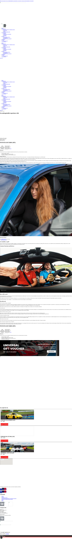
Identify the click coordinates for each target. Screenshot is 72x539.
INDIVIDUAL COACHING (7, 34)
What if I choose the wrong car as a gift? (5, 311)
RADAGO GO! (5, 93)
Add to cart (1, 150)
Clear (10, 148)
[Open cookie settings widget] (1, 538)
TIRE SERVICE (4, 41)
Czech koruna (3, 536)
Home (2, 28)
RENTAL (3, 36)
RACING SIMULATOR (6, 84)
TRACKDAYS (4, 32)
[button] (36, 308)
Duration (2, 148)
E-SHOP (3, 40)
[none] (37, 25)
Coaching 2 (4, 87)
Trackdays (4, 33)
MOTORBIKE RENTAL (6, 37)
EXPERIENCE (4, 81)
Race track (2, 330)
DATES (4, 31)
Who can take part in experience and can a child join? (7, 321)
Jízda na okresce (2, 147)
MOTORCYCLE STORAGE (7, 38)
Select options (4, 424)
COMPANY (3, 39)
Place (2, 329)
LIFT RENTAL (5, 90)
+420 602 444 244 (3, 239)
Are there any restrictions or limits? (4, 315)
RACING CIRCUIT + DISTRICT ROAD (9, 29)
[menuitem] (3, 23)
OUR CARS (5, 30)
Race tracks (4, 35)
